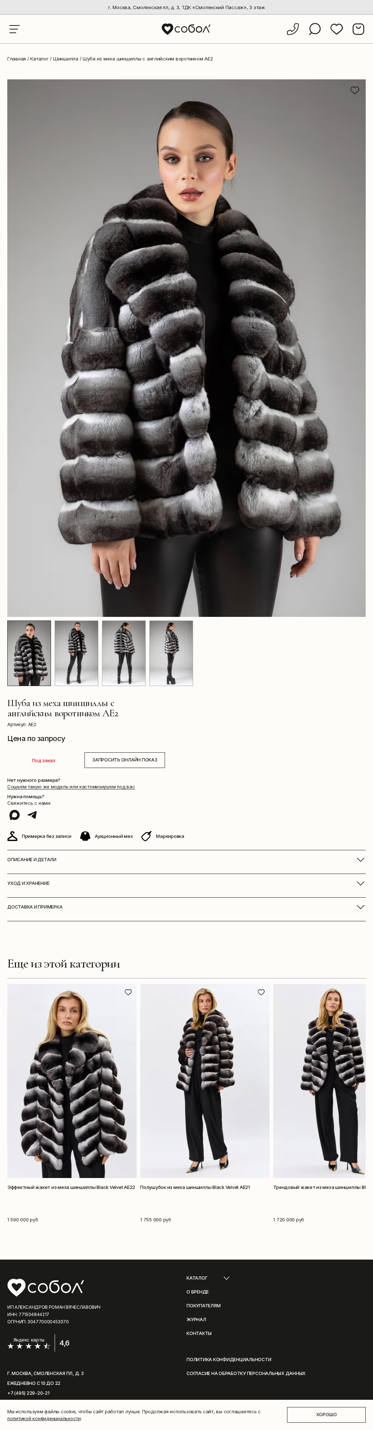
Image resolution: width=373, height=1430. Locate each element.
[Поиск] (314, 29)
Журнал (196, 1319)
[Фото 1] (29, 653)
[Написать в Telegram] (32, 815)
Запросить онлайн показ (124, 760)
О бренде (197, 1292)
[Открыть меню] (14, 29)
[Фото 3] (124, 653)
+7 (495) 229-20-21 (28, 1393)
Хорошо (326, 1414)
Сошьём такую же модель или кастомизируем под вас (71, 786)
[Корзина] (358, 29)
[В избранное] (355, 90)
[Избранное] (336, 29)
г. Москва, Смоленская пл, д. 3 (45, 1373)
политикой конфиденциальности (44, 1418)
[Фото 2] (76, 653)
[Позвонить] (293, 29)
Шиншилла (65, 59)
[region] (186, 7)
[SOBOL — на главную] (187, 29)
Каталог (39, 59)
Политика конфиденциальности (228, 1359)
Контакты (199, 1333)
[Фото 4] (171, 653)
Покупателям (203, 1305)
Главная (16, 59)
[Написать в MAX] (14, 815)
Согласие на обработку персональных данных (246, 1373)
